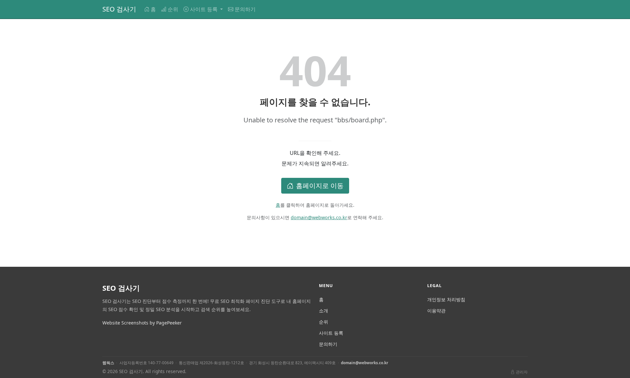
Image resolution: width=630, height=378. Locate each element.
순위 (173, 9)
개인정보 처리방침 (446, 299)
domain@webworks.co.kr (319, 217)
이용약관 (436, 310)
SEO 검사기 (119, 9)
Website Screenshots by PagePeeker (142, 323)
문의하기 (245, 9)
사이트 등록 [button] (204, 9)
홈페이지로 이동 (320, 185)
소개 (323, 310)
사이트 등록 (331, 333)
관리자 (522, 372)
